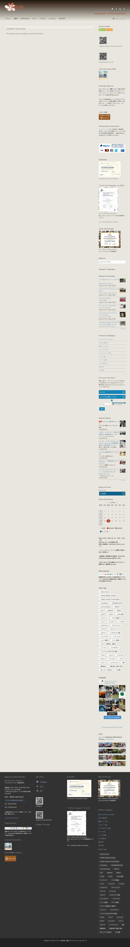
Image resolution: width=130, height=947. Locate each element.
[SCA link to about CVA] (108, 211)
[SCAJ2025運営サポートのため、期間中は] (109, 701)
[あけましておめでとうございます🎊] (122, 688)
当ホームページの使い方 (106, 670)
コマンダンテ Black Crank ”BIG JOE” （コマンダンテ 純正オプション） (109, 324)
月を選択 (103, 494)
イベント (102, 621)
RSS (120, 8)
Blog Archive (102, 490)
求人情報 (118, 670)
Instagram (112, 8)
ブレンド (101, 356)
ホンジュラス (120, 655)
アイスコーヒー (104, 617)
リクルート (103, 662)
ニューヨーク (103, 647)
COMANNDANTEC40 (117, 603)
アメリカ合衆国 (115, 617)
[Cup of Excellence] (110, 247)
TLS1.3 (108, 91)
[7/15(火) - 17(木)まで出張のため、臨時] (102, 708)
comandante (103, 603)
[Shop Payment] (112, 575)
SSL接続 (114, 89)
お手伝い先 (110, 610)
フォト (34, 19)
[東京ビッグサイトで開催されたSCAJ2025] (102, 701)
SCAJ (101, 610)
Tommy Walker (108, 739)
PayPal (106, 131)
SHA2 (102, 91)
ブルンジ (111, 655)
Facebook (116, 8)
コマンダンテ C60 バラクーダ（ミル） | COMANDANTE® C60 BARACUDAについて (108, 472)
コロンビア (103, 632)
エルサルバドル (104, 625)
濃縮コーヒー (102, 346)
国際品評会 (103, 666)
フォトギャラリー (115, 647)
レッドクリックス (114, 662)
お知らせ (119, 610)
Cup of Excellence (105, 606)
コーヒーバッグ (116, 636)
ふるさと (111, 614)
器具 (100, 367)
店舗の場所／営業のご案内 (116, 666)
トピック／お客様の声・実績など (108, 643)
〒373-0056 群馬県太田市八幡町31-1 (15, 800)
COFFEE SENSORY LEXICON (108, 595)
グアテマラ (103, 629)
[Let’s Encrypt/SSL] (103, 79)
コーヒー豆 (102, 360)
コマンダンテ (113, 629)
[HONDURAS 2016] (101, 746)
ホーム (8, 19)
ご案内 (15, 19)
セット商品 (102, 363)
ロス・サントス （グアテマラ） (107, 306)
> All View (123, 329)
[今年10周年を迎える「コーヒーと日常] (122, 695)
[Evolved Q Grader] (110, 176)
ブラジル (102, 655)
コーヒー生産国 (104, 640)
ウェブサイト (112, 621)
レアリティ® (102, 349)
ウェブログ (122, 621)
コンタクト (52, 19)
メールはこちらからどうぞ (11, 818)
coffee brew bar (105, 591)
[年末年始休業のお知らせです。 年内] (102, 695)
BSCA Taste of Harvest (105, 339)
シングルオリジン (104, 353)
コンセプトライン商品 (115, 632)
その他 (100, 370)
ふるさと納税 (102, 343)
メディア (121, 658)
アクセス (43, 19)
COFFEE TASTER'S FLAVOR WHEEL (110, 599)
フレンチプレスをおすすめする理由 (108, 651)
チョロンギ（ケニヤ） (105, 299)
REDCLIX (117, 606)
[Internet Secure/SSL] (8, 849)
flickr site (101, 737)
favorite (102, 392)
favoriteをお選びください (108, 397)
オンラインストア (104, 129)
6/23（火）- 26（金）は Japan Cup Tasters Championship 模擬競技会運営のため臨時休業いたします (109, 443)
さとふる (102, 614)
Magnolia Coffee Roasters (110, 14)
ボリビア (102, 658)
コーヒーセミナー (104, 636)
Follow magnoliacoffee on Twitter (112, 727)
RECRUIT (62, 19)
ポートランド (112, 658)
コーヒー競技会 (115, 640)
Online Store (25, 19)
